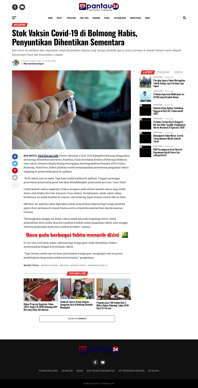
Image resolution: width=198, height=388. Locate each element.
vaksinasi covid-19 (98, 265)
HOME (50, 17)
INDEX (147, 17)
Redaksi (80, 370)
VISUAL (107, 17)
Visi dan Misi (153, 370)
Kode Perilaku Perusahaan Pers (101, 370)
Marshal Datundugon (34, 64)
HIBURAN (96, 17)
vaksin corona (78, 265)
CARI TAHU (84, 17)
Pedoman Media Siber (48, 370)
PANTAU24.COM (48, 155)
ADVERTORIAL (135, 17)
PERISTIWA (71, 17)
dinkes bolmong (50, 265)
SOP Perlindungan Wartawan (131, 370)
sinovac (65, 265)
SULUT (59, 17)
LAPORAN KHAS (120, 17)
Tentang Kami (67, 370)
